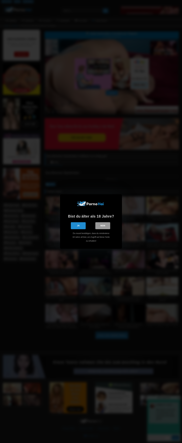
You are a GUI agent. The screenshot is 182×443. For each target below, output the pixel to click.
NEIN (102, 226)
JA (78, 226)
